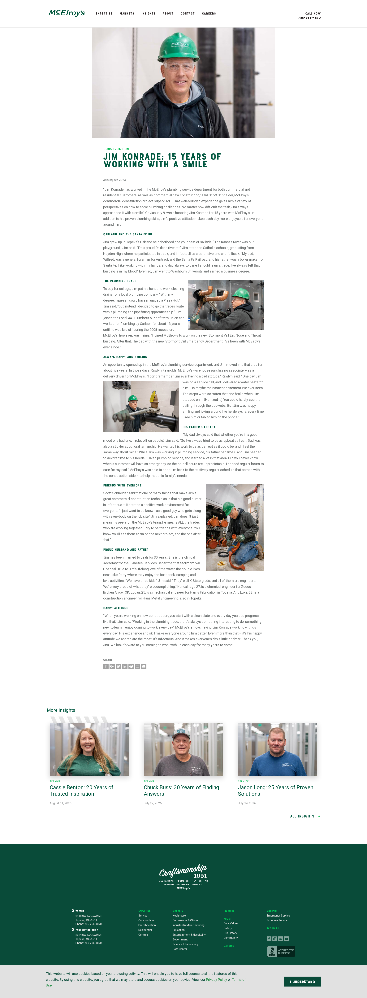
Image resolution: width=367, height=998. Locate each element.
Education (179, 929)
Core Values (231, 923)
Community (231, 937)
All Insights (302, 816)
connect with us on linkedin (280, 938)
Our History (230, 933)
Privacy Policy (216, 980)
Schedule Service (277, 920)
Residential (145, 929)
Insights (148, 13)
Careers (209, 13)
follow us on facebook (269, 938)
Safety (228, 928)
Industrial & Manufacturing (189, 925)
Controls (143, 934)
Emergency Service (278, 915)
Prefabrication (147, 925)
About (168, 13)
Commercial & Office (185, 920)
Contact (188, 13)
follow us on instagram (274, 938)
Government (180, 939)
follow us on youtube (286, 938)
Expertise (104, 13)
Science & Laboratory (185, 944)
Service (142, 915)
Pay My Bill (274, 928)
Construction (146, 920)
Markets (127, 13)
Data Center (180, 949)
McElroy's (66, 13)
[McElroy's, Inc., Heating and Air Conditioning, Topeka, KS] (281, 951)
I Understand (302, 982)
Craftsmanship (183, 877)
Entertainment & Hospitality (189, 934)
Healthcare (179, 915)
